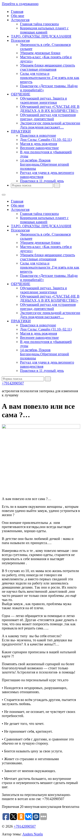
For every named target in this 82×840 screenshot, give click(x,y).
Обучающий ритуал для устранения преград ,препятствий (48, 117)
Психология (20, 40)
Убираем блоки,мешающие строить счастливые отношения (47, 67)
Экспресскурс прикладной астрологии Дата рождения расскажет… (50, 125)
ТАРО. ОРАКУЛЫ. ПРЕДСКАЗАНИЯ (41, 36)
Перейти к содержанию (20, 4)
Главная (17, 12)
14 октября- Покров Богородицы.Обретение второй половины (44, 164)
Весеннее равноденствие (39, 148)
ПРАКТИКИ (21, 131)
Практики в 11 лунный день (42, 181)
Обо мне (17, 16)
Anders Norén (32, 834)
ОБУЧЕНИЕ (20, 94)
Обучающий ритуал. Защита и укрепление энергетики (43, 100)
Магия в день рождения (38, 144)
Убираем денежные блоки (40, 53)
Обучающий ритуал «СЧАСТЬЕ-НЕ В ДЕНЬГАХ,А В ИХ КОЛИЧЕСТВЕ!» (49, 109)
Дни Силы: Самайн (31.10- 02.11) (46, 140)
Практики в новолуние (38, 135)
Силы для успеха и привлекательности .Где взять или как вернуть (49, 78)
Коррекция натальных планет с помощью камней (44, 30)
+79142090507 (13, 383)
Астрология (20, 20)
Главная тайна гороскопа (39, 24)
